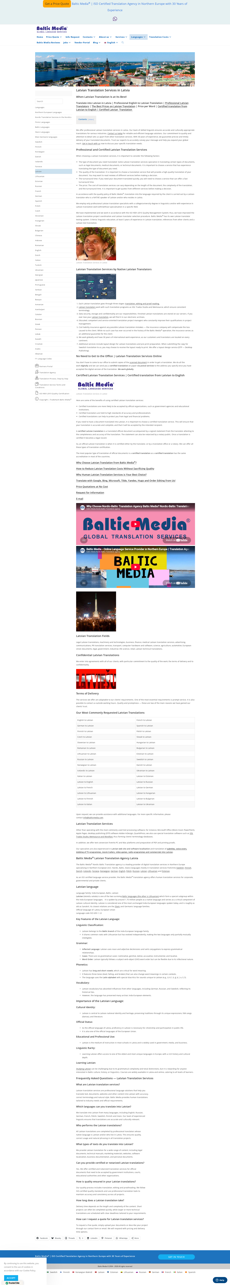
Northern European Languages (48, 112)
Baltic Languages (42, 127)
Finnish (38, 147)
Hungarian (39, 220)
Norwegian (39, 152)
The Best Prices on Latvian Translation (113, 106)
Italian (38, 260)
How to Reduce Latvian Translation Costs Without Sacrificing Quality (115, 468)
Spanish (38, 201)
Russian (38, 186)
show (91, 119)
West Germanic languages (46, 137)
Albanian (39, 354)
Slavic (117, 906)
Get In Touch (176, 1257)
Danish (38, 156)
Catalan (38, 314)
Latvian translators (87, 307)
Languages (39, 107)
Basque (38, 299)
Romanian (39, 245)
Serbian (38, 289)
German (38, 196)
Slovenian (39, 216)
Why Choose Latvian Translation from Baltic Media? (106, 462)
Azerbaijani (40, 309)
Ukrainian (39, 270)
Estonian (39, 181)
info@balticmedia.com (93, 817)
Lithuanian (39, 176)
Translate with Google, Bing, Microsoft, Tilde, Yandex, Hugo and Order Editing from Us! (125, 480)
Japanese (39, 280)
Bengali (38, 294)
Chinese (38, 235)
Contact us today (115, 133)
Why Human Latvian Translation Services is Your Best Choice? (111, 474)
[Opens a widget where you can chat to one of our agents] (220, 1280)
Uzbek (37, 334)
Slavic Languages (42, 132)
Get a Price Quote (57, 4)
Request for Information (90, 492)
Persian (38, 329)
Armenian (39, 304)
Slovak (38, 225)
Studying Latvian (83, 1069)
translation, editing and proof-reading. (142, 303)
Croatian (39, 344)
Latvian (38, 171)
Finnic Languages (42, 122)
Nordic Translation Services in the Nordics (53, 117)
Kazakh (38, 339)
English (38, 250)
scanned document (138, 362)
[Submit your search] (60, 101)
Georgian (39, 275)
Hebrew (38, 240)
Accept (11, 1278)
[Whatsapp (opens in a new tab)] (115, 19)
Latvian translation (100, 317)
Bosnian (38, 319)
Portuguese (40, 285)
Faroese (38, 166)
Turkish (38, 265)
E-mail (79, 498)
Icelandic (39, 161)
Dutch (37, 255)
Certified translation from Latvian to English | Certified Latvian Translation (131, 108)
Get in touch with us (91, 143)
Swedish (38, 142)
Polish (37, 206)
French (38, 191)
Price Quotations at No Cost (92, 486)
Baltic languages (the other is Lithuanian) (140, 896)
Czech (37, 211)
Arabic (38, 349)
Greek (37, 324)
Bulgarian (39, 230)
